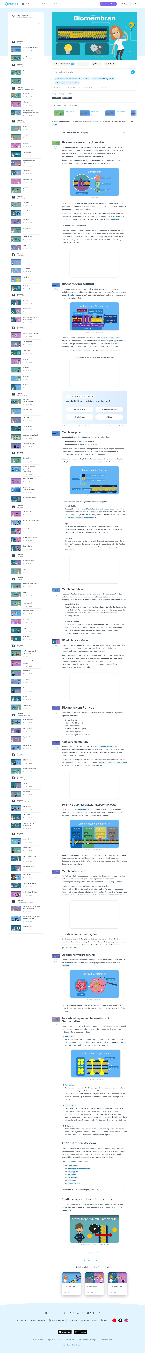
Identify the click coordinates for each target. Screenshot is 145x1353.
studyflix (13, 4)
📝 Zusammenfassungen (109, 409)
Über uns (23, 1320)
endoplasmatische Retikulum (79, 1169)
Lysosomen (71, 1174)
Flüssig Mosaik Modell (111, 338)
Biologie (54, 94)
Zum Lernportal (54, 1313)
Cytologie (62, 94)
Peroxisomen (72, 1177)
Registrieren (137, 4)
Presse (106, 1320)
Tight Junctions (70, 1105)
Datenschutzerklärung (121, 425)
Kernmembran (72, 1166)
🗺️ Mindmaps (79, 417)
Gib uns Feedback (106, 1340)
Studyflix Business (90, 1320)
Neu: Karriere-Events (108, 4)
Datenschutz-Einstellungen (88, 1340)
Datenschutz (70, 1340)
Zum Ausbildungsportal (75, 1313)
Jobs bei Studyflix (39, 1320)
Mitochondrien (106, 762)
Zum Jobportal (95, 1313)
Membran (70, 94)
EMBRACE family (76, 1345)
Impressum (51, 1340)
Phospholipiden (96, 512)
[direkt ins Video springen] (94, 182)
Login (126, 4)
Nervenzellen (88, 518)
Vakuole (68, 759)
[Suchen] (93, 4)
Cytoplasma (72, 295)
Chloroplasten (121, 762)
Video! (54, 124)
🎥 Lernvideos (79, 409)
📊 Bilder (109, 417)
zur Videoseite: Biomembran (95, 1261)
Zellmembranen (74, 518)
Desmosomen (70, 1085)
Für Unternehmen (58, 1320)
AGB (60, 1340)
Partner (74, 1320)
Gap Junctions (70, 1036)
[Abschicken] (133, 72)
